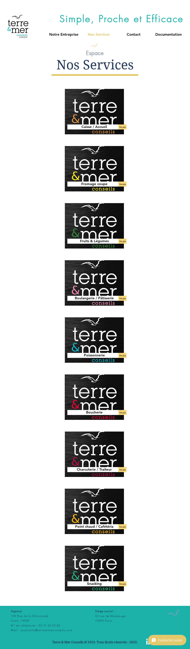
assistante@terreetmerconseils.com (47, 630)
